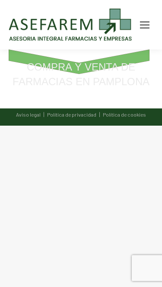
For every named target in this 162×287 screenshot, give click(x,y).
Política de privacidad (71, 114)
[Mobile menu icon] (144, 25)
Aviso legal (28, 114)
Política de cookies (124, 114)
